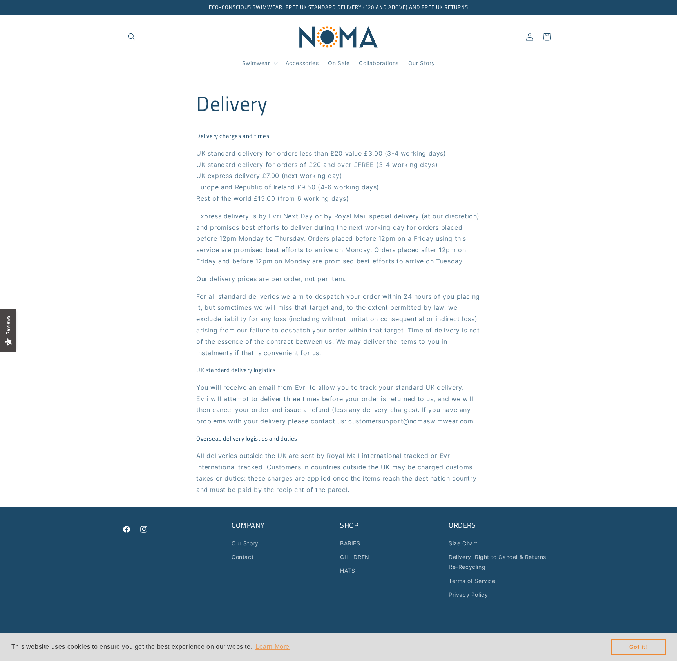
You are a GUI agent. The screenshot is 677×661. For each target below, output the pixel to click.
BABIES (350, 543)
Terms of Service (472, 580)
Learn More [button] (272, 646)
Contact (242, 557)
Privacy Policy (468, 594)
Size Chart (463, 543)
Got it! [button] (638, 647)
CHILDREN (354, 557)
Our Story (245, 543)
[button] (131, 36)
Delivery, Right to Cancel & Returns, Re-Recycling (498, 562)
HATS (347, 570)
